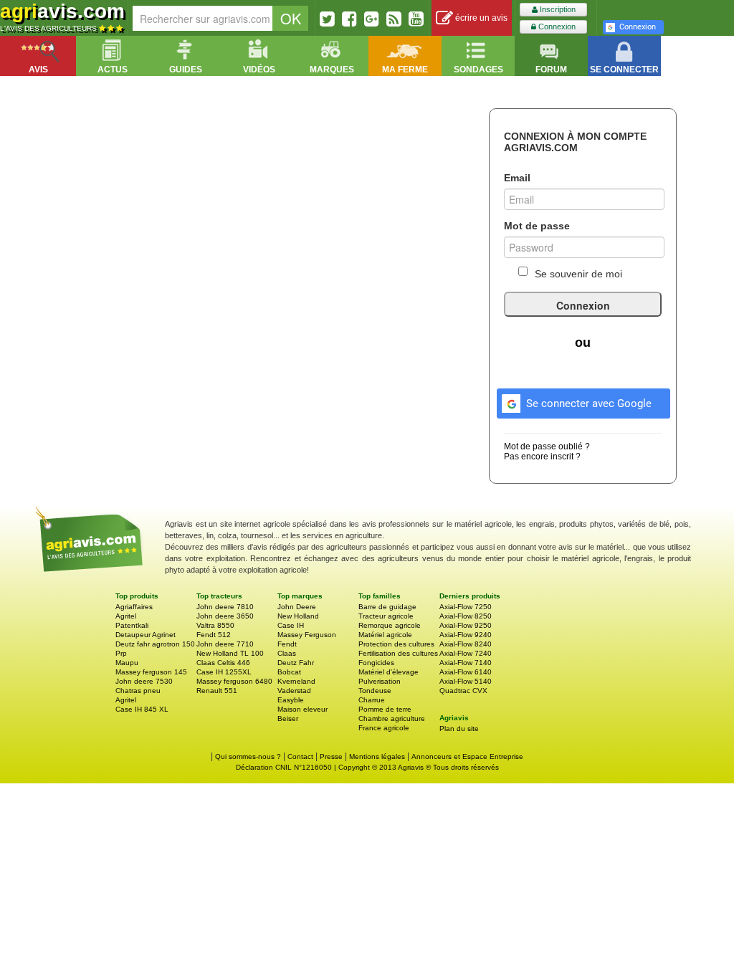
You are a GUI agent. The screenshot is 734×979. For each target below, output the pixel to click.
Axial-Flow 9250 (465, 625)
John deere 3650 (225, 616)
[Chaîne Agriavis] (416, 18)
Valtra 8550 (215, 625)
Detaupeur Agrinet (145, 635)
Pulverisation (379, 681)
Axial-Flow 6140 (465, 672)
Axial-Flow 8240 (465, 644)
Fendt (287, 644)
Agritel (125, 616)
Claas (286, 653)
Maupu (126, 663)
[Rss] (393, 18)
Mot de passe (537, 225)
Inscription (557, 9)
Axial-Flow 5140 (465, 681)
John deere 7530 (144, 681)
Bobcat (289, 672)
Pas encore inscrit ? (542, 457)
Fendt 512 (213, 635)
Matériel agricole (385, 635)
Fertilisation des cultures (398, 653)
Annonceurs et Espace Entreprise (467, 756)
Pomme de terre (384, 709)
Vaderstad (294, 690)
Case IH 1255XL (224, 672)
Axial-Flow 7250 (465, 607)
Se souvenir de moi (578, 274)
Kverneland (296, 681)
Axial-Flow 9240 (465, 635)
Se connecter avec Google (589, 403)
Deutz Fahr (295, 663)
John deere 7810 (225, 607)
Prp (121, 653)
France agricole (383, 728)
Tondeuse (374, 690)
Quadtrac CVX (463, 690)
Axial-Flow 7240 (465, 653)
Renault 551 (216, 690)
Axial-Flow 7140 (465, 663)
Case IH (290, 625)
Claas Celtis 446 (223, 663)
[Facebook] (349, 18)
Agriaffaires (134, 607)
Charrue (371, 700)
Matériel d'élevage (388, 672)
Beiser (287, 718)
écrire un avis (480, 18)
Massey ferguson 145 (151, 672)
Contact (300, 756)
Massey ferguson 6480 (234, 681)
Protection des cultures (396, 644)
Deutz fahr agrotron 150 (155, 644)
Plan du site (459, 728)
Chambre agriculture (391, 718)
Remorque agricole (389, 625)
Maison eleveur (302, 709)
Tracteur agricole (386, 616)
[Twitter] (327, 18)
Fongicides (376, 663)
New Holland (298, 616)
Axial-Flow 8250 (465, 616)
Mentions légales (377, 756)
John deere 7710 (225, 644)
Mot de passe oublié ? (547, 446)
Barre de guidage (387, 607)
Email (517, 177)
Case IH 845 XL (141, 709)
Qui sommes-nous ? (248, 756)
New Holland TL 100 (230, 653)
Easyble (290, 700)
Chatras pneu (138, 690)
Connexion (556, 26)
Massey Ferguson (306, 635)
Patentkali (131, 625)
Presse (331, 756)
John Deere (296, 607)
